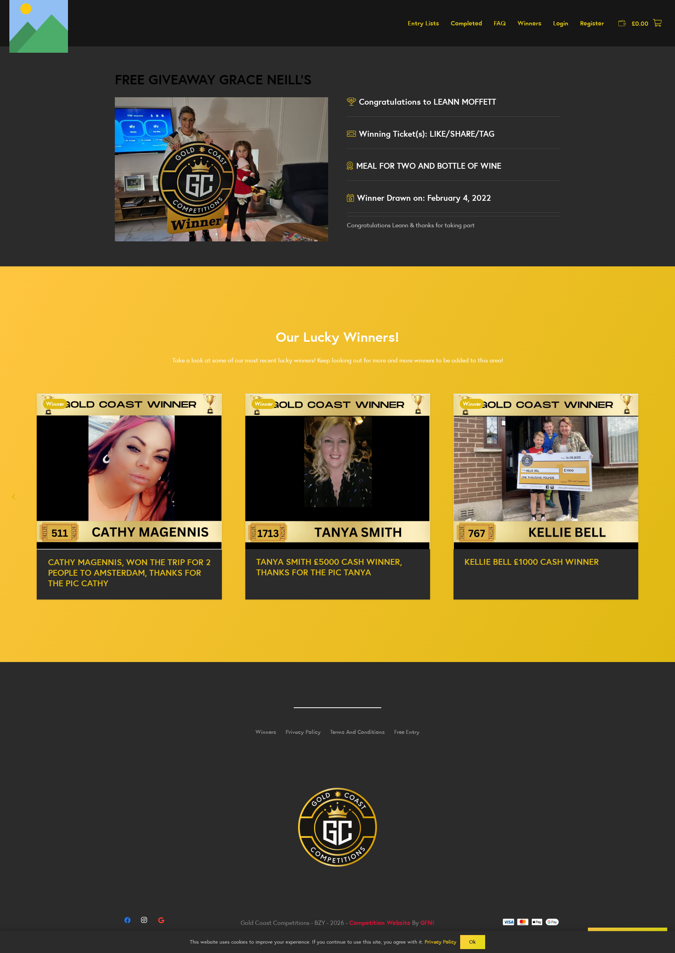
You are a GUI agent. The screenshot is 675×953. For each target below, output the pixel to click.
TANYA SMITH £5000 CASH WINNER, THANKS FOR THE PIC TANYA (329, 567)
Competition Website (380, 922)
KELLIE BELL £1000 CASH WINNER (531, 561)
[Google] (161, 920)
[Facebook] (127, 920)
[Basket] (657, 23)
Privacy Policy (303, 731)
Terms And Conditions (357, 731)
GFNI (427, 922)
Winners (265, 731)
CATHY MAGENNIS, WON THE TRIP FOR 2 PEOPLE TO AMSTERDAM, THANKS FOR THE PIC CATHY (129, 573)
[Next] (661, 497)
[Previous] (14, 497)
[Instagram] (144, 920)
